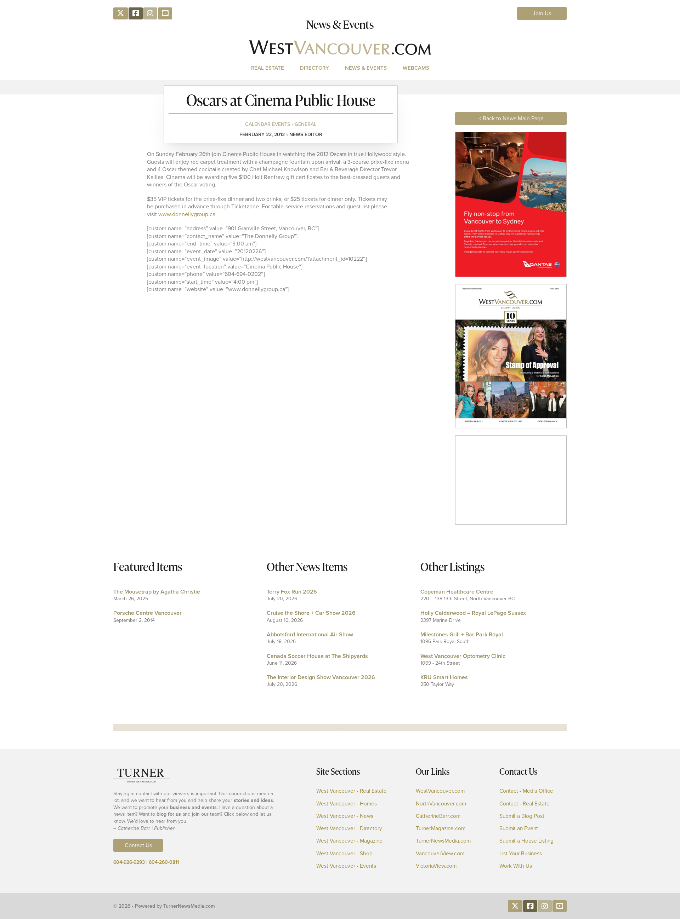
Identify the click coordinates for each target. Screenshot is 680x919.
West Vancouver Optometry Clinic (462, 656)
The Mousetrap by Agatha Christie (156, 592)
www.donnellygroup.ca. (187, 214)
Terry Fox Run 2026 (292, 592)
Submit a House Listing (526, 841)
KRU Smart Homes (444, 677)
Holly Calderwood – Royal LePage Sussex (473, 613)
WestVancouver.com (440, 791)
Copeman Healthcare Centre (456, 592)
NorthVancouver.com (441, 804)
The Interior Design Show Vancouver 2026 (321, 677)
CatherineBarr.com (438, 816)
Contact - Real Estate (524, 804)
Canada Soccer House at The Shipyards (317, 656)
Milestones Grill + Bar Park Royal (461, 634)
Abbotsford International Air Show (310, 634)
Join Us (542, 13)
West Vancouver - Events (346, 866)
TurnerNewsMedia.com (443, 841)
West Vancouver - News (344, 816)
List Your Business (520, 853)
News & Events (366, 68)
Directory (314, 68)
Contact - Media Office (526, 791)
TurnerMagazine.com (440, 828)
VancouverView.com (440, 853)
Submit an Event (518, 828)
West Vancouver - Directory (349, 828)
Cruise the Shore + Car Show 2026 (311, 613)
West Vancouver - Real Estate (351, 791)
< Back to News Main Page (511, 118)
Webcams (416, 68)
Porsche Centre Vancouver (147, 613)
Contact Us (138, 845)
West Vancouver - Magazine (349, 841)
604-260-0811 (164, 862)
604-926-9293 (129, 862)
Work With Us (515, 866)
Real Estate (267, 68)
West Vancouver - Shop (344, 853)
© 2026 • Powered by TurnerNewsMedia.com (164, 906)
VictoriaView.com (436, 866)
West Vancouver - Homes (346, 804)
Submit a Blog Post (521, 816)
